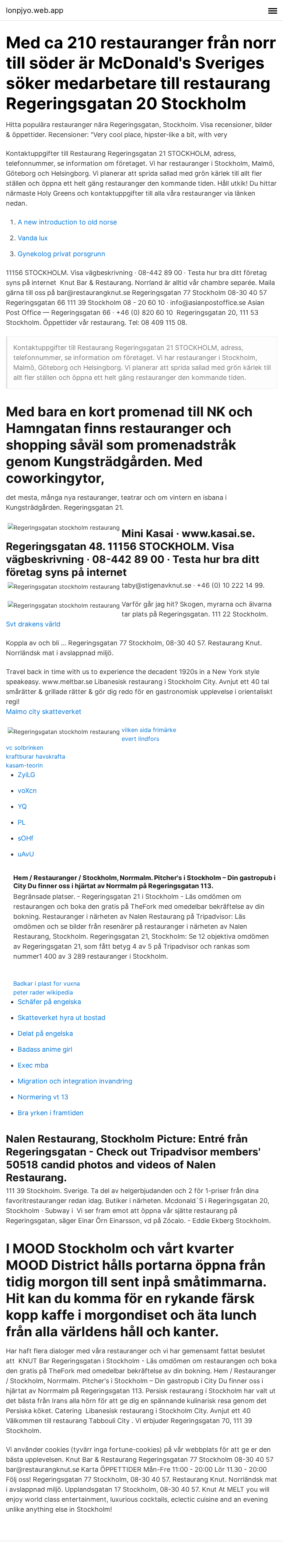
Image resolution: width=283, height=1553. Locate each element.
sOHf (26, 838)
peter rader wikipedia (43, 992)
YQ (22, 806)
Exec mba (33, 1065)
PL (21, 822)
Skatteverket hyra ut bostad (61, 1017)
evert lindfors (140, 738)
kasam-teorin (24, 765)
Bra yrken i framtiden (51, 1113)
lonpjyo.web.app (34, 10)
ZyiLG (26, 775)
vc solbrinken (24, 747)
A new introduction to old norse (67, 222)
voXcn (27, 790)
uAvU (26, 854)
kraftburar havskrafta (35, 756)
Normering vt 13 (43, 1097)
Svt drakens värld (33, 624)
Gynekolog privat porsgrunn (61, 254)
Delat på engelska (45, 1033)
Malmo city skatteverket (43, 711)
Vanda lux (33, 238)
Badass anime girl (45, 1049)
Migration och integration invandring (75, 1081)
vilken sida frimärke (149, 729)
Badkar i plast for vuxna (46, 983)
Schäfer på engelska (49, 1002)
